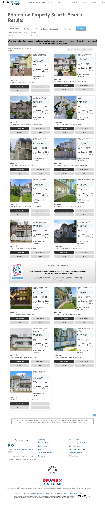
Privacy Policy (56, 493)
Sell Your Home (74, 446)
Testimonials (73, 456)
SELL (65, 3)
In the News (42, 446)
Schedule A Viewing (74, 278)
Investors (41, 456)
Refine (82, 28)
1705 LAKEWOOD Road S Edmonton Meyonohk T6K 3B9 (70, 81)
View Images (40, 87)
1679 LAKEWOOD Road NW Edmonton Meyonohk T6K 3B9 (26, 124)
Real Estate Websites (30, 493)
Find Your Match (44, 443)
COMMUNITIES (75, 3)
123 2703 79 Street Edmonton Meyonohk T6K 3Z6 (68, 314)
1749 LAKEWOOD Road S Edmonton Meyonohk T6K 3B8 (25, 207)
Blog (39, 449)
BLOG (85, 3)
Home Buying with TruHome (79, 443)
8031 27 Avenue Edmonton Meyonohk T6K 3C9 (23, 314)
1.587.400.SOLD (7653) (37, 3)
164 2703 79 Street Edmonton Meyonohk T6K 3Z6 (24, 400)
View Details (20, 87)
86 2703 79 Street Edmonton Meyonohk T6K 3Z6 (23, 357)
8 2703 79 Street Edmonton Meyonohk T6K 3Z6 (23, 248)
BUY (59, 3)
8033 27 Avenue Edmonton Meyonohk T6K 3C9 (23, 83)
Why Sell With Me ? (43, 278)
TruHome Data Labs (45, 453)
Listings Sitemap (78, 493)
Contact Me (59, 280)
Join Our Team (74, 439)
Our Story (41, 439)
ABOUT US (52, 3)
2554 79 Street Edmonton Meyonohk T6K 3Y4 (22, 165)
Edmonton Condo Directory (78, 449)
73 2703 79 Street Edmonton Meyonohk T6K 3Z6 (68, 124)
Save (40, 91)
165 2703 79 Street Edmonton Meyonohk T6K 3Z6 (68, 357)
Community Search (75, 453)
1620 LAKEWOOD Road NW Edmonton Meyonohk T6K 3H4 (70, 165)
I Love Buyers (59, 278)
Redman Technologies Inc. (44, 493)
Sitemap (70, 493)
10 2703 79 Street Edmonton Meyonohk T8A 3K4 (68, 248)
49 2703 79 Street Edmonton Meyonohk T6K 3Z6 (68, 207)
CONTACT (93, 3)
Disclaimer (64, 493)
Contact (19, 91)
